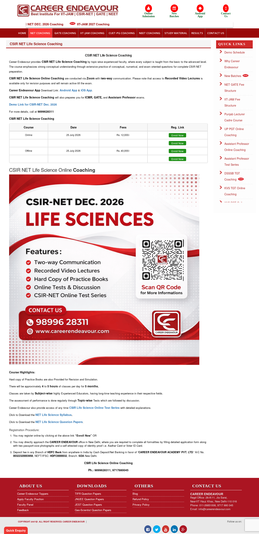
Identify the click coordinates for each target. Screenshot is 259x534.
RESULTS (197, 33)
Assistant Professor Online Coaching (236, 147)
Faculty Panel (25, 504)
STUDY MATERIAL (176, 33)
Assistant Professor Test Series (236, 161)
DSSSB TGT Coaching (232, 176)
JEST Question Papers (88, 504)
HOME (22, 33)
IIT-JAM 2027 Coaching (81, 24)
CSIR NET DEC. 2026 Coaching (29, 24)
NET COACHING (40, 33)
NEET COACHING (149, 33)
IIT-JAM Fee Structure (232, 102)
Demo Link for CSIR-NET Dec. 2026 (33, 104)
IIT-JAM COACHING (92, 33)
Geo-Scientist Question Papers (93, 510)
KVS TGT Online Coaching (234, 191)
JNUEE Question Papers (89, 499)
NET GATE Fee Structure (234, 87)
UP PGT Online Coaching (234, 132)
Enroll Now (177, 135)
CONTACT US (215, 33)
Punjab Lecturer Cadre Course (234, 117)
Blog (135, 494)
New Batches (233, 76)
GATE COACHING (65, 33)
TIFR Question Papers (88, 494)
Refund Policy (141, 499)
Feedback (23, 510)
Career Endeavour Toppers (32, 494)
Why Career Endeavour (232, 64)
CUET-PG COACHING (122, 33)
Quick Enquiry (16, 530)
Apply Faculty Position (30, 499)
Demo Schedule (234, 52)
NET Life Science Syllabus (53, 415)
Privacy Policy (141, 504)
